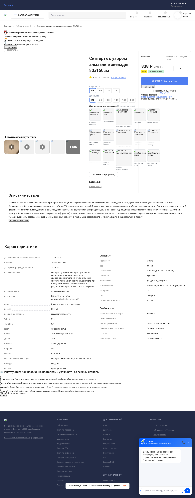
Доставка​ (107, 430)
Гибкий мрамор (63, 476)
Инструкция (108, 453)
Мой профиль (109, 481)
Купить (3, 395)
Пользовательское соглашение (17, 438)
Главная (8, 26)
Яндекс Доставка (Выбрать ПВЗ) (156, 97)
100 (108, 90)
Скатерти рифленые (65, 453)
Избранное (149, 87)
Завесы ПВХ (108, 462)
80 (108, 100)
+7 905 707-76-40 (179, 3)
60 (100, 90)
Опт (104, 457)
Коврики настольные (66, 467)
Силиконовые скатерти (67, 434)
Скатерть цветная (64, 471)
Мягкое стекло (63, 439)
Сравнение (12, 47)
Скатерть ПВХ (62, 448)
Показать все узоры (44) (103, 174)
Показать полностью (19, 220)
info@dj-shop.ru (160, 435)
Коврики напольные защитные (70, 462)
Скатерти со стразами (66, 457)
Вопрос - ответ (109, 444)
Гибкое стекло (22, 26)
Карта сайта (38, 438)
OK (124, 486)
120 (116, 90)
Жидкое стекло (63, 444)
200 (132, 100)
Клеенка (60, 480)
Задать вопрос (118, 78)
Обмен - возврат (110, 448)
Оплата (106, 434)
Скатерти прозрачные (66, 430)
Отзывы (106, 467)
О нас (105, 425)
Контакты (107, 439)
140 (116, 100)
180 (124, 100)
